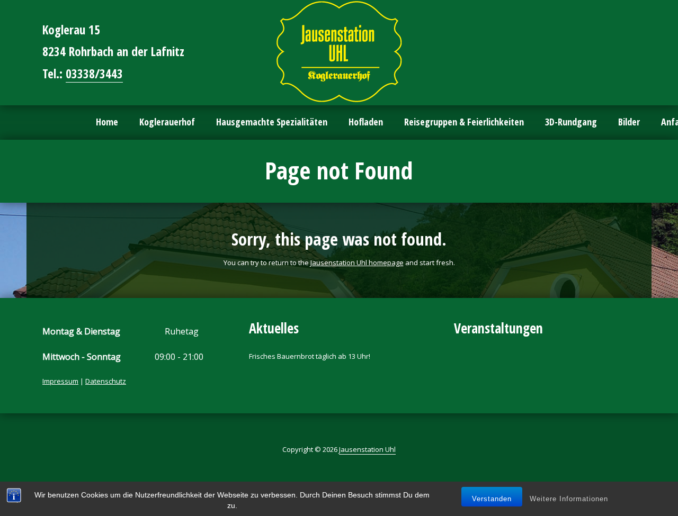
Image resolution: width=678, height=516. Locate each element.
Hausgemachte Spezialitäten (271, 121)
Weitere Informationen (569, 499)
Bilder (629, 121)
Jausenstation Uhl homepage (357, 262)
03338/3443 (94, 73)
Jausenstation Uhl (367, 449)
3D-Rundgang (571, 121)
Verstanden (492, 499)
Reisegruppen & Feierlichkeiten (464, 121)
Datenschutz (105, 381)
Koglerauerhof (167, 121)
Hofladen (366, 121)
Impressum (60, 381)
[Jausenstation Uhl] (339, 51)
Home (107, 121)
